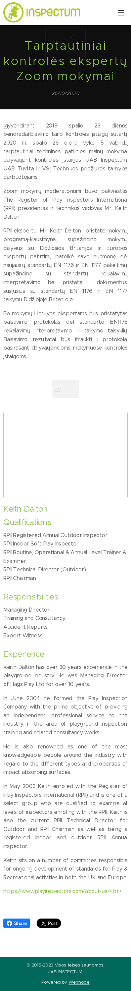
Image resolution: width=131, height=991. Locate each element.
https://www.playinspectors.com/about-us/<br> (62, 891)
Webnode (79, 982)
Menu (121, 12)
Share (20, 923)
